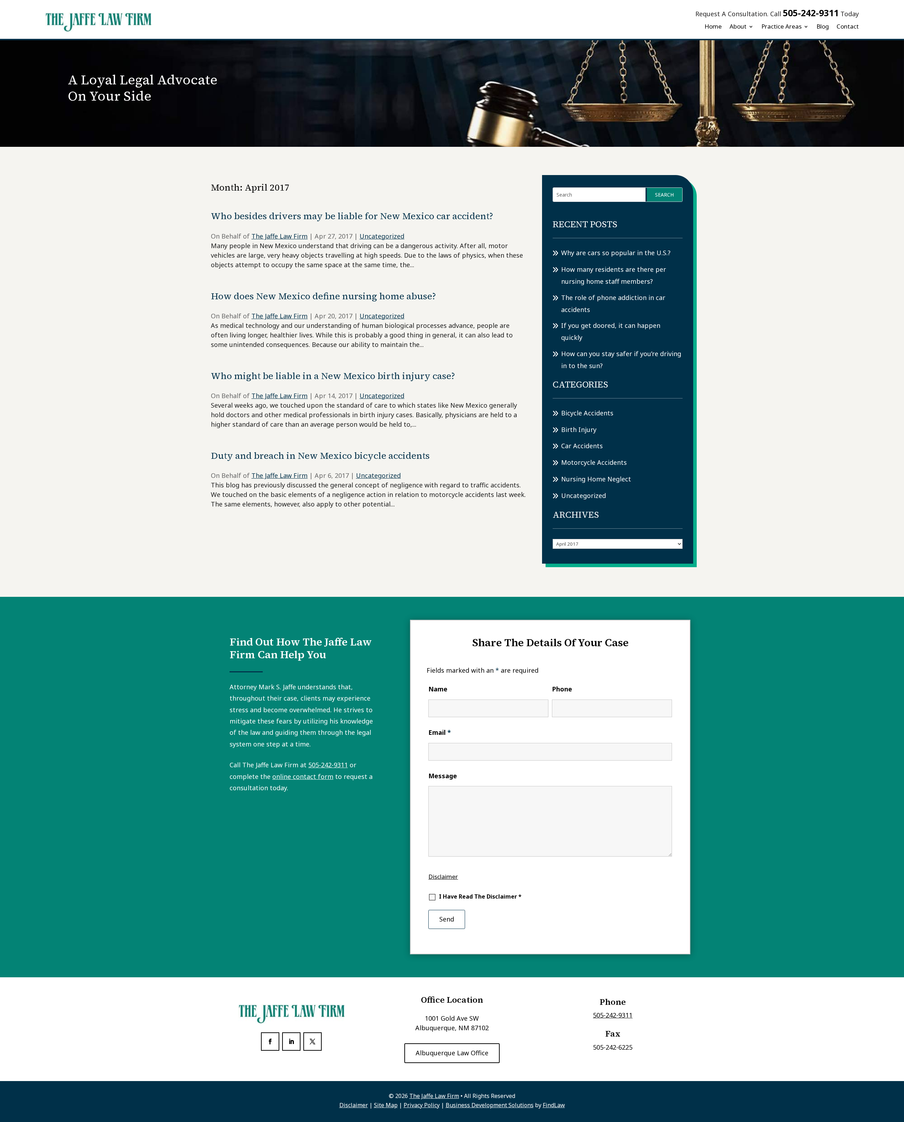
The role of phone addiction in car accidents (613, 303)
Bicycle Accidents (587, 413)
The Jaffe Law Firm (279, 236)
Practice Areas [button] (781, 26)
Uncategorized (381, 236)
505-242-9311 (811, 13)
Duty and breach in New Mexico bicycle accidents (320, 455)
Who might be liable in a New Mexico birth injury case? (333, 376)
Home (713, 26)
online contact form (302, 776)
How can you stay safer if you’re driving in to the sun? (621, 359)
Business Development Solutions (490, 1105)
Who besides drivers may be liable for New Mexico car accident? (352, 216)
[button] (897, 1071)
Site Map (386, 1105)
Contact (848, 26)
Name (437, 689)
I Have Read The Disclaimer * (480, 896)
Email (439, 732)
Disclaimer (443, 876)
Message (442, 776)
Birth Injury (578, 429)
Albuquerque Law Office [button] (452, 1053)
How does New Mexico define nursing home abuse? (323, 296)
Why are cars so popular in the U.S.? (616, 252)
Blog (822, 26)
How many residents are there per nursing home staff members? (613, 275)
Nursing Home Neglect (596, 479)
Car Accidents (582, 446)
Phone (562, 689)
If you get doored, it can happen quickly (610, 331)
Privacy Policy (422, 1105)
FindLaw (554, 1105)
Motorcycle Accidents (594, 462)
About (738, 26)
